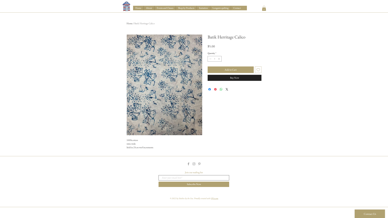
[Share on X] (227, 89)
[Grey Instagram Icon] (194, 164)
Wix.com (214, 198)
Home (129, 23)
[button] (186, 8)
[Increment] (219, 58)
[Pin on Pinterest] (215, 89)
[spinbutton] (214, 58)
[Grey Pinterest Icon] (199, 164)
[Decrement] (210, 58)
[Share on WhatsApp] (221, 89)
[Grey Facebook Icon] (188, 164)
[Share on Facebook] (209, 89)
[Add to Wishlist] (258, 69)
